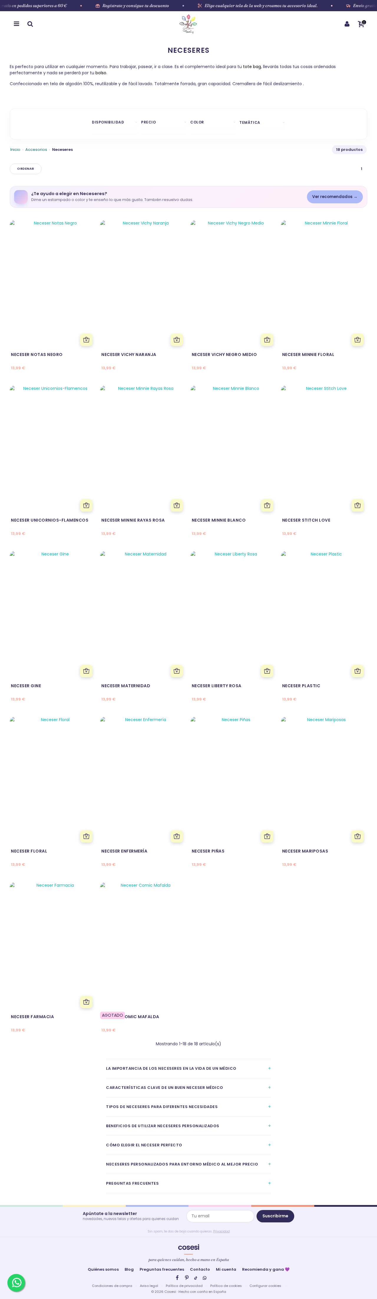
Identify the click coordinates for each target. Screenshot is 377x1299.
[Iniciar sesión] (347, 24)
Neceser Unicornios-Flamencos (49, 520)
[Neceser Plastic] (324, 615)
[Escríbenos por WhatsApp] (16, 1283)
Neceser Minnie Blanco (219, 520)
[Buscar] (30, 24)
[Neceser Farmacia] (53, 947)
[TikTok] (196, 1277)
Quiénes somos (103, 1269)
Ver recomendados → (335, 197)
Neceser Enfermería (124, 851)
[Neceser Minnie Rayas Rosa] (143, 450)
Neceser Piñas (208, 851)
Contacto (200, 1269)
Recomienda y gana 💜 (266, 1269)
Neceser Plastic (301, 685)
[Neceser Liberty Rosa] (234, 615)
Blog (129, 1269)
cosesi (188, 1247)
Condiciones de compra (112, 1285)
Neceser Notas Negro (37, 354)
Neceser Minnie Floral (308, 354)
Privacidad (221, 1231)
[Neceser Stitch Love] (324, 450)
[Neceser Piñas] (234, 781)
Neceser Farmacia (32, 1016)
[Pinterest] (186, 1277)
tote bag (251, 67)
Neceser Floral (29, 851)
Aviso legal (149, 1285)
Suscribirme (275, 1216)
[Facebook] (177, 1277)
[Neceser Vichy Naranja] (143, 285)
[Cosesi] (188, 24)
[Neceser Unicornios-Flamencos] (53, 450)
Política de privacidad (184, 1285)
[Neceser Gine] (53, 615)
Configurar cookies (265, 1285)
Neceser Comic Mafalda (130, 1016)
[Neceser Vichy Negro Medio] (234, 285)
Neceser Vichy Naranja (128, 354)
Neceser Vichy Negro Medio (224, 354)
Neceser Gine (26, 685)
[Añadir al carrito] (86, 340)
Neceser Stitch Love (306, 520)
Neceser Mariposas (305, 851)
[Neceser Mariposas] (324, 781)
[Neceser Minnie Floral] (324, 285)
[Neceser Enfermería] (143, 781)
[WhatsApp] (204, 1277)
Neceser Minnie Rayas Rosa (133, 520)
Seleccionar (26, 169)
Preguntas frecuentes (162, 1269)
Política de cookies (226, 1285)
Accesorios (36, 149)
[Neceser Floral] (53, 781)
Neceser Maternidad (125, 685)
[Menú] (16, 24)
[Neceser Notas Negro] (53, 285)
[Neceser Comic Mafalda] (143, 947)
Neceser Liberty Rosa (217, 685)
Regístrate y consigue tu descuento (135, 5)
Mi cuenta (226, 1269)
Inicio (15, 149)
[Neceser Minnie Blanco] (234, 450)
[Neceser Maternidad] (143, 615)
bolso (100, 73)
